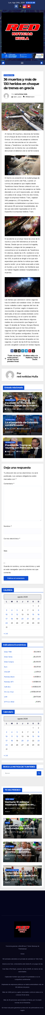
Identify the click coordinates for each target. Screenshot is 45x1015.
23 (38, 619)
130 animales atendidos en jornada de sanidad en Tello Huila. (22, 959)
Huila (7, 822)
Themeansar (22, 949)
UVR (5, 697)
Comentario (9, 484)
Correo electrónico (12, 539)
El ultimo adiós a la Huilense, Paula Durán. (30, 357)
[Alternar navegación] (22, 62)
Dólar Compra (9, 662)
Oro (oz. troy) (9, 692)
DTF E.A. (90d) (9, 702)
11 (12, 614)
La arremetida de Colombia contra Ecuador (21, 424)
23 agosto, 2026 (14, 808)
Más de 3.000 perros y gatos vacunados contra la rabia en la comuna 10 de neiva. (22, 993)
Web (5, 551)
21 (28, 619)
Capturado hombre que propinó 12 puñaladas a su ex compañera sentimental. (22, 978)
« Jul (6, 633)
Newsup (34, 946)
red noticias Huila (21, 94)
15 (33, 614)
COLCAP (7, 672)
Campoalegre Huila (12, 870)
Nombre (8, 526)
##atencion (30, 97)
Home (22, 954)
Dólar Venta (8, 657)
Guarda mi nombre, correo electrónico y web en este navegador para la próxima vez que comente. (22, 569)
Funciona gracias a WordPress (16, 946)
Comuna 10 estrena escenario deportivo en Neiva (19, 804)
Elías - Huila (9, 846)
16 (38, 614)
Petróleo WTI (9, 682)
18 (12, 619)
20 (22, 619)
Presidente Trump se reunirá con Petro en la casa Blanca (22, 448)
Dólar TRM (8, 652)
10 (6, 614)
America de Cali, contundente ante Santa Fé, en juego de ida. (22, 964)
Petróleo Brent (9, 677)
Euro (5, 667)
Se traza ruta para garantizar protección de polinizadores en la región (22, 1009)
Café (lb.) (7, 687)
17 (6, 619)
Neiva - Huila (10, 799)
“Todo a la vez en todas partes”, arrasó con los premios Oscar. (14, 358)
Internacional (9, 75)
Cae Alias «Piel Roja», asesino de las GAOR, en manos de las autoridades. (22, 970)
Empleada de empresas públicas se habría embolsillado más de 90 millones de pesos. (22, 986)
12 (17, 614)
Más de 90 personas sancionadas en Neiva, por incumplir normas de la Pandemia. (23, 1001)
